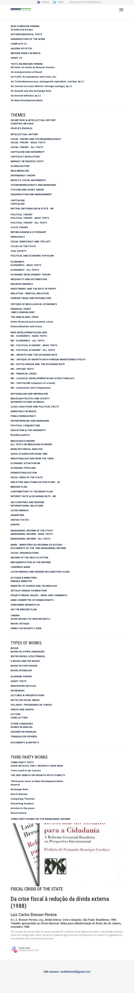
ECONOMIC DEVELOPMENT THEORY (31, 274)
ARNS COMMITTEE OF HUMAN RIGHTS (32, 599)
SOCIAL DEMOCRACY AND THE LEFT (31, 241)
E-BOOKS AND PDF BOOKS (25, 660)
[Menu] (121, 10)
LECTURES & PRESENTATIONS (27, 695)
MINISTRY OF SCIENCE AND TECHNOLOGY (34, 585)
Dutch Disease (19, 794)
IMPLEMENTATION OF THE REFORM (31, 562)
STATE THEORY (19, 227)
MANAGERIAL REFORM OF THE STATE (32, 530)
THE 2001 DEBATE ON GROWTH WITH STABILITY (38, 775)
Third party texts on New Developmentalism (37, 781)
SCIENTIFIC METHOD (22, 123)
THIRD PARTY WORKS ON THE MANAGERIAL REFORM (40, 818)
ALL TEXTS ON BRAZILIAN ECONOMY (31, 444)
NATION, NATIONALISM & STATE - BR (32, 208)
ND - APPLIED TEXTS (22, 368)
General (15, 784)
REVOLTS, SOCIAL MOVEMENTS (28, 180)
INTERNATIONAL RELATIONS (27, 505)
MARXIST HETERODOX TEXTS (27, 161)
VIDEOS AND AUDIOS (22, 709)
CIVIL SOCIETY (18, 250)
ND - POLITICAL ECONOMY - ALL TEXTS (33, 349)
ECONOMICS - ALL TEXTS (25, 269)
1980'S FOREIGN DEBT (23, 312)
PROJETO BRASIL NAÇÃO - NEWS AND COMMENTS (39, 595)
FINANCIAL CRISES (21, 308)
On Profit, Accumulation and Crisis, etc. (34, 76)
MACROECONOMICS (22, 283)
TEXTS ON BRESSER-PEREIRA (27, 63)
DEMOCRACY (18, 236)
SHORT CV (16, 57)
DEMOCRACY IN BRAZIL (24, 411)
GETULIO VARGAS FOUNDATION (29, 590)
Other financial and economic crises (32, 321)
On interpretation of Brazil (26, 72)
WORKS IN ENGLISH (21, 727)
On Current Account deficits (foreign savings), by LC (41, 86)
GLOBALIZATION (20, 166)
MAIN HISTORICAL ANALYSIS (27, 449)
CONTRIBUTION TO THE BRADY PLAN (32, 491)
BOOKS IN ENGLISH (21, 670)
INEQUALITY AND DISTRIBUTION (29, 279)
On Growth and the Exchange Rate (31, 90)
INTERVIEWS (18, 690)
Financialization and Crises (26, 326)
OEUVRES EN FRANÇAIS (23, 731)
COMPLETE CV (19, 43)
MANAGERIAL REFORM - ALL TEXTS (30, 538)
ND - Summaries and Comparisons (31, 387)
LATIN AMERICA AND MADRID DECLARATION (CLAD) (40, 571)
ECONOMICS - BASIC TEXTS (26, 265)
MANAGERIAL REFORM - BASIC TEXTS (32, 533)
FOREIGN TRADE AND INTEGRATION (31, 298)
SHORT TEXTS (18, 681)
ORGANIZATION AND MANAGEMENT (31, 194)
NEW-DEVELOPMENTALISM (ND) (29, 332)
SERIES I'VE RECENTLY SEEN (26, 628)
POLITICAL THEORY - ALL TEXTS (29, 222)
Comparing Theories (23, 798)
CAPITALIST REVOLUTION (25, 156)
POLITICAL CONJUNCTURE (25, 425)
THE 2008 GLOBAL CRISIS (24, 316)
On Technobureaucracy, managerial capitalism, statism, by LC (47, 81)
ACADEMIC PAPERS (21, 676)
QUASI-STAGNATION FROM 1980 (29, 453)
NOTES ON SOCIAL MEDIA (25, 700)
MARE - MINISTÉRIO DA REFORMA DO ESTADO (36, 544)
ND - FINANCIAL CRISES (24, 373)
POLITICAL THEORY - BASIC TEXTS (30, 217)
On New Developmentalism (27, 100)
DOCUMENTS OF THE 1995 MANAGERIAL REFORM (38, 548)
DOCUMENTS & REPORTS (25, 742)
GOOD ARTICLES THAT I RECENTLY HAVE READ (37, 765)
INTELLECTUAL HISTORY (24, 134)
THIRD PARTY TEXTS (22, 762)
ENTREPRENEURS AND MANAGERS (30, 420)
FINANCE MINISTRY (21, 581)
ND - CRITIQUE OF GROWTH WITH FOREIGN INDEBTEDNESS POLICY (48, 359)
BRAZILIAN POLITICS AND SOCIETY (30, 398)
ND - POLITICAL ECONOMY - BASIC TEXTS (34, 345)
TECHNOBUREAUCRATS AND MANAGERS (33, 184)
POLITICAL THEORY (21, 214)
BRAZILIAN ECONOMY (23, 440)
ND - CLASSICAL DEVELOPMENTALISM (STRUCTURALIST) (43, 378)
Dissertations (19, 812)
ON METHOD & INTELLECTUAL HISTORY (33, 120)
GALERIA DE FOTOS (21, 48)
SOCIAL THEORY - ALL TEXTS (27, 147)
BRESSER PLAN (19, 486)
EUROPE (15, 524)
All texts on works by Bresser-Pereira (33, 67)
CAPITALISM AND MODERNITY (28, 151)
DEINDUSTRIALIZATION (24, 472)
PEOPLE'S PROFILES (21, 128)
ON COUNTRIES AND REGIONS (27, 502)
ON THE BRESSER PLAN (24, 609)
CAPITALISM (18, 200)
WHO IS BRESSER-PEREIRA (25, 26)
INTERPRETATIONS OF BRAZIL (27, 401)
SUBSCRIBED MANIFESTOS (25, 604)
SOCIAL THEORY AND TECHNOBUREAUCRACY (36, 139)
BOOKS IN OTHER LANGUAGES (28, 651)
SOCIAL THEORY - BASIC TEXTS (28, 142)
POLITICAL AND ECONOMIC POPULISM (32, 255)
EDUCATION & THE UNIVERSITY (28, 430)
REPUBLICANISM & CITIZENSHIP (28, 232)
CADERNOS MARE (20, 566)
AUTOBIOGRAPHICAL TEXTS (26, 34)
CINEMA (15, 615)
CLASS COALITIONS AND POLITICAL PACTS (35, 406)
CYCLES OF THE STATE (23, 246)
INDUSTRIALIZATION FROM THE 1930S (32, 458)
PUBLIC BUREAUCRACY (23, 416)
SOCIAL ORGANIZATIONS (25, 552)
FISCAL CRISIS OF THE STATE (27, 477)
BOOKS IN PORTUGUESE (24, 665)
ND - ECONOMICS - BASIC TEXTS (29, 335)
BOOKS (14, 648)
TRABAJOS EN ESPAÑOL (24, 736)
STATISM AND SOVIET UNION (27, 189)
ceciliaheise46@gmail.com (75, 971)
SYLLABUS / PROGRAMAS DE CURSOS (31, 704)
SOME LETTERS (19, 717)
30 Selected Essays (22, 29)
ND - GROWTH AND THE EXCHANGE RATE (34, 354)
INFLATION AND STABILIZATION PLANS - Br (35, 482)
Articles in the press (22, 808)
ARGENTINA (17, 515)
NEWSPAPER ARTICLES (23, 685)
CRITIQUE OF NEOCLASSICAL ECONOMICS (34, 304)
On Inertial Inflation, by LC (26, 95)
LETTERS (16, 714)
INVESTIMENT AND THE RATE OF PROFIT (33, 288)
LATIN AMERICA (20, 510)
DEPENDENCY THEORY (23, 175)
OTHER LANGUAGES (22, 723)
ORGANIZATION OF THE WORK (28, 39)
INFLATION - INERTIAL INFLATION (30, 293)
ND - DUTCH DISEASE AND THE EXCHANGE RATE (38, 364)
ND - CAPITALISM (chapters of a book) (33, 383)
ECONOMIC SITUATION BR (25, 463)
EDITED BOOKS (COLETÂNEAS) (28, 656)
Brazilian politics (20, 434)
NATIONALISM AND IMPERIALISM (29, 393)
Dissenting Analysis (22, 803)
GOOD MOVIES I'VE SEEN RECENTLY (30, 618)
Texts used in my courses (26, 770)
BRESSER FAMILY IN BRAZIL (26, 53)
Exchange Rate (19, 789)
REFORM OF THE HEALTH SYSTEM (29, 557)
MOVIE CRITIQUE (20, 623)
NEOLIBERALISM (20, 170)
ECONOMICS (17, 261)
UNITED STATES (20, 519)
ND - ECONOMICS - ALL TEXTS (28, 340)
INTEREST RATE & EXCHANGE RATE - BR (33, 496)
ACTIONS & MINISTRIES (24, 577)
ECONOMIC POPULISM (23, 467)
